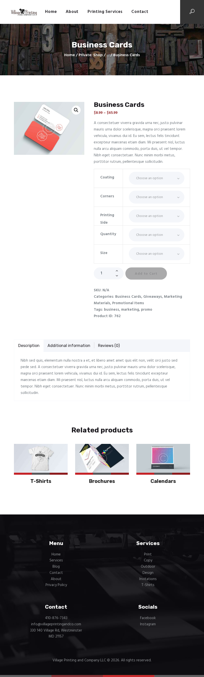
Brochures (102, 481)
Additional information (69, 345)
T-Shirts (40, 481)
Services (56, 560)
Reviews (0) (109, 345)
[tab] (29, 346)
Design (148, 573)
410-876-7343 (56, 618)
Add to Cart (146, 274)
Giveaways (152, 297)
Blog (56, 567)
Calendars (163, 481)
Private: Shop (91, 55)
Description (29, 345)
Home (69, 55)
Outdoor (148, 567)
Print (148, 554)
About (56, 579)
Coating (107, 177)
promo (146, 310)
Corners (107, 196)
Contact (56, 573)
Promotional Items (128, 303)
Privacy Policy (56, 585)
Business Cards (128, 297)
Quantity (108, 234)
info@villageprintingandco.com (56, 624)
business (111, 310)
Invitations (148, 579)
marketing (130, 310)
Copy (148, 560)
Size (103, 253)
